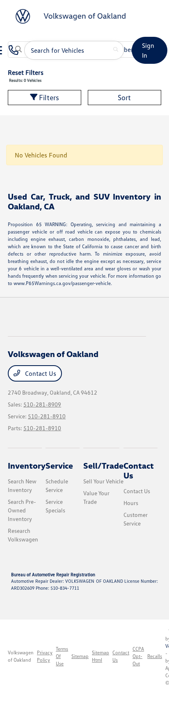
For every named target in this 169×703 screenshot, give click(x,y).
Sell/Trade (103, 465)
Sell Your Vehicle (103, 481)
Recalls (154, 656)
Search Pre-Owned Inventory (22, 510)
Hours (130, 502)
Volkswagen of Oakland (21, 656)
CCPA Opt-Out (138, 656)
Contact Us (39, 373)
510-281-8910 (47, 416)
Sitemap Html (100, 656)
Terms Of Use (62, 656)
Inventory (27, 465)
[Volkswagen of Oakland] (72, 15)
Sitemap (80, 656)
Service (59, 465)
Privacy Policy (45, 656)
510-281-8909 (42, 404)
